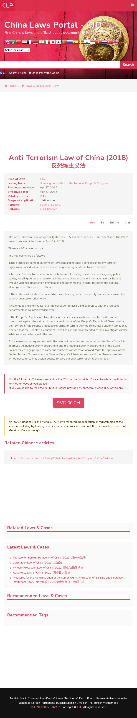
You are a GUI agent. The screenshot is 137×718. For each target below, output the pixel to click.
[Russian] (70, 43)
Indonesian (121, 698)
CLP (7, 5)
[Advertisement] (68, 126)
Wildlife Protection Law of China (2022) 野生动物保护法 (48, 568)
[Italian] (47, 43)
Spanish (71, 703)
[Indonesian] (93, 43)
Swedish (82, 703)
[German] (36, 43)
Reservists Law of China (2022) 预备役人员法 (41, 573)
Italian (110, 698)
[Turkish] (110, 43)
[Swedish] (81, 43)
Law (42, 179)
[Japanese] (53, 43)
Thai (90, 703)
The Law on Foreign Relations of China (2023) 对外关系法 (49, 558)
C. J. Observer (48, 209)
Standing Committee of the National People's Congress (74, 183)
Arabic (23, 698)
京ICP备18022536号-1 (46, 707)
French (91, 698)
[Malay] (115, 43)
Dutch (82, 698)
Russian (61, 703)
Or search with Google (45, 73)
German (101, 698)
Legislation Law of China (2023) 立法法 (37, 563)
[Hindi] (41, 43)
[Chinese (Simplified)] (18, 43)
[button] (132, 4)
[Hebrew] (87, 43)
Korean (35, 703)
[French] (30, 43)
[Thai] (104, 43)
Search (128, 64)
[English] (7, 43)
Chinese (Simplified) (40, 698)
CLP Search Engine (14, 73)
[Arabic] (13, 43)
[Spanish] (75, 43)
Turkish (98, 703)
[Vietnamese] (98, 43)
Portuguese (48, 703)
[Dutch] (24, 43)
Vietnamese (110, 703)
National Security (50, 205)
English (14, 698)
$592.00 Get (68, 403)
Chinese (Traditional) (65, 698)
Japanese (25, 703)
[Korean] (58, 43)
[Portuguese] (64, 43)
